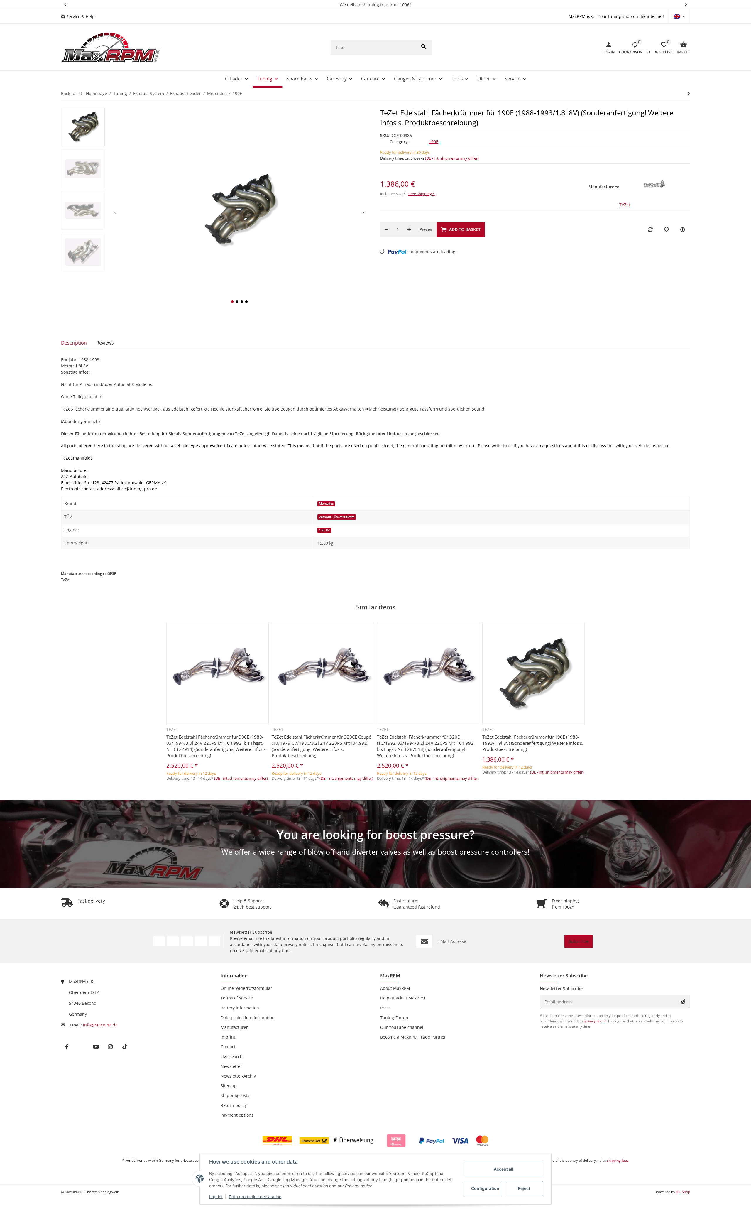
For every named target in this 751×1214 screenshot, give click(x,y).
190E (433, 141)
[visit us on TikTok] (214, 941)
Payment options (237, 1115)
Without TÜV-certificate (336, 517)
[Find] (424, 47)
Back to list (71, 93)
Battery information (240, 1008)
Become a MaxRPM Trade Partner (413, 1037)
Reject (524, 1188)
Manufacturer (234, 1027)
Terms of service (237, 998)
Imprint (216, 1196)
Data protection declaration (255, 1196)
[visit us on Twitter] (173, 941)
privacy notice (297, 944)
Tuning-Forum (394, 1017)
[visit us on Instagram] (201, 941)
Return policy (234, 1105)
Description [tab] (74, 343)
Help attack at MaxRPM (402, 998)
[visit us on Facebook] (159, 941)
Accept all (503, 1168)
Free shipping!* (421, 193)
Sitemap (229, 1085)
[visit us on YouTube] (186, 941)
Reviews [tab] (105, 343)
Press (385, 1008)
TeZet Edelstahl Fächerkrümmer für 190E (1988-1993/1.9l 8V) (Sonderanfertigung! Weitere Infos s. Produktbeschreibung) (532, 743)
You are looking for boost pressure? (376, 834)
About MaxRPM (395, 988)
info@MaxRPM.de (100, 1025)
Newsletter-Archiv (238, 1076)
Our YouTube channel (401, 1027)
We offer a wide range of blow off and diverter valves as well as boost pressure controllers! (375, 852)
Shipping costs (235, 1095)
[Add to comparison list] (650, 229)
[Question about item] (682, 229)
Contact (228, 1046)
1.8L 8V (324, 530)
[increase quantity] (409, 229)
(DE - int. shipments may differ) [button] (452, 158)
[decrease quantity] (386, 229)
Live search (232, 1056)
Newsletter (231, 1066)
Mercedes (326, 504)
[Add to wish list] (666, 229)
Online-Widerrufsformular (246, 988)
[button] (65, 4)
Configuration (485, 1188)
